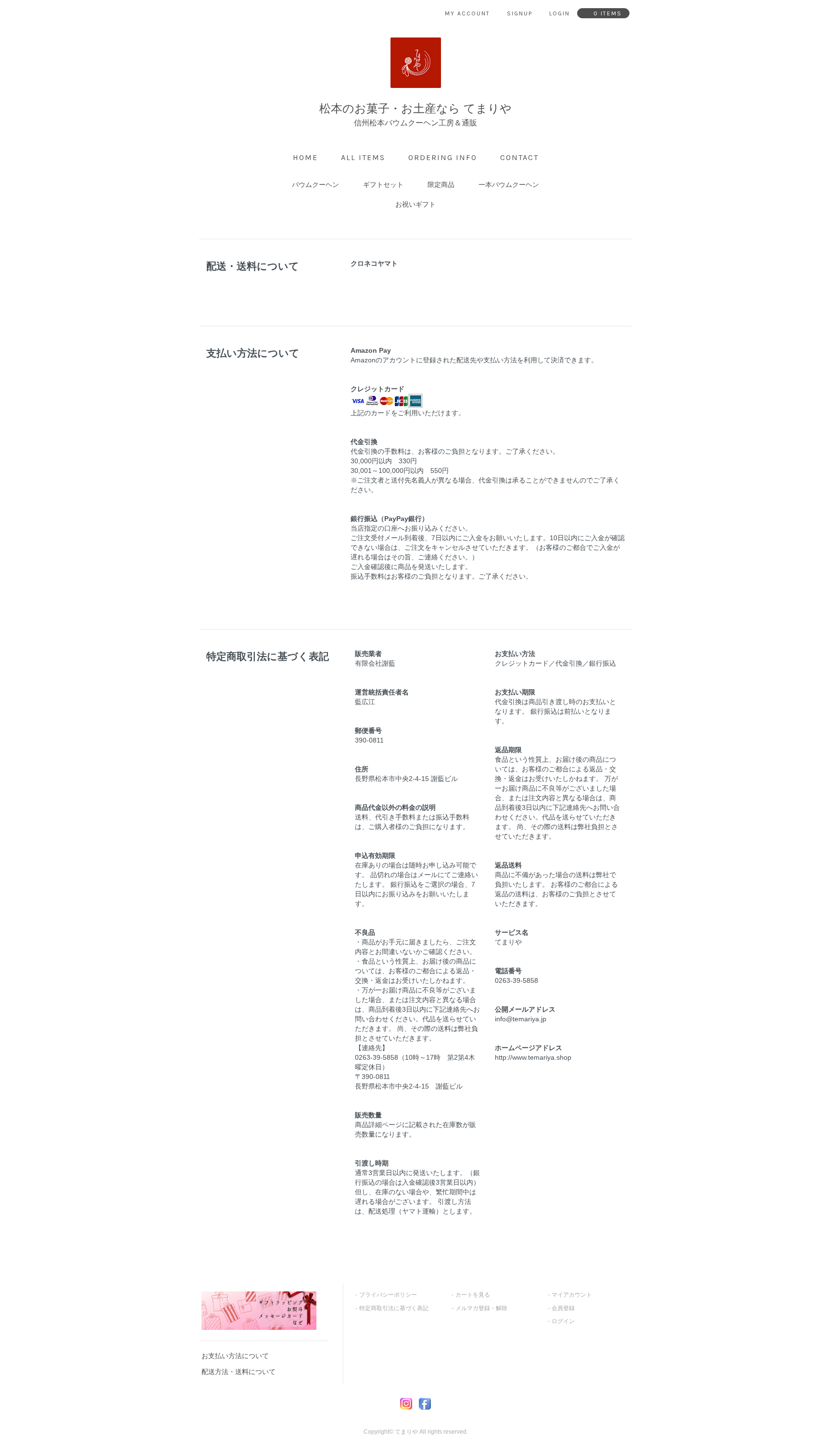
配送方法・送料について (238, 1372)
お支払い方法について (235, 1356)
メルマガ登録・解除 (481, 1308)
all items (363, 157)
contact (519, 157)
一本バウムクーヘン (508, 184)
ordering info (442, 157)
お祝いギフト (415, 204)
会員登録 (563, 1308)
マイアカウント (572, 1294)
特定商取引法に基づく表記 (393, 1308)
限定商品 (441, 184)
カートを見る (472, 1294)
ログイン (563, 1321)
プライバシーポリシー (388, 1294)
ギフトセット (383, 184)
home (305, 157)
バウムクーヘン (315, 184)
